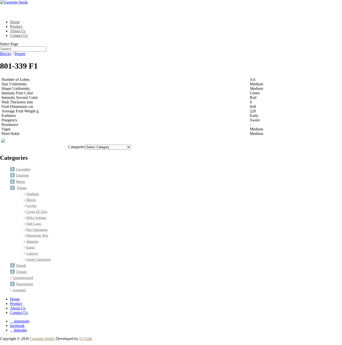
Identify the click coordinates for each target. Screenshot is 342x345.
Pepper (20, 54)
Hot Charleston (37, 230)
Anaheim (32, 194)
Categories (76, 147)
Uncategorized (23, 278)
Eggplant (22, 175)
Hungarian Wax (37, 235)
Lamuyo (32, 253)
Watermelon (24, 284)
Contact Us (19, 35)
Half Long (33, 224)
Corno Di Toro (36, 212)
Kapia (30, 247)
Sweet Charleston (38, 259)
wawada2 (19, 290)
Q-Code (85, 338)
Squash (21, 265)
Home (15, 299)
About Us (18, 308)
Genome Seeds (42, 338)
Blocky (6, 54)
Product (16, 303)
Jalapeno (32, 241)
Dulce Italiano (36, 218)
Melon (20, 182)
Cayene (31, 206)
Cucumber (23, 169)
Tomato (21, 272)
